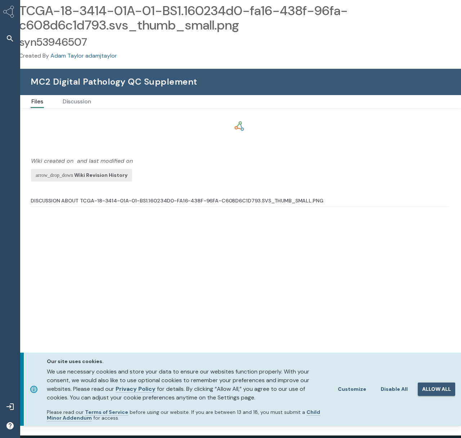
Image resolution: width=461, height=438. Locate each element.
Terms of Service (106, 412)
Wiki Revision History (100, 175)
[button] (10, 38)
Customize (352, 389)
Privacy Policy (136, 389)
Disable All (394, 389)
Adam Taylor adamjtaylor (83, 55)
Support (372, 81)
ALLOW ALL (436, 389)
